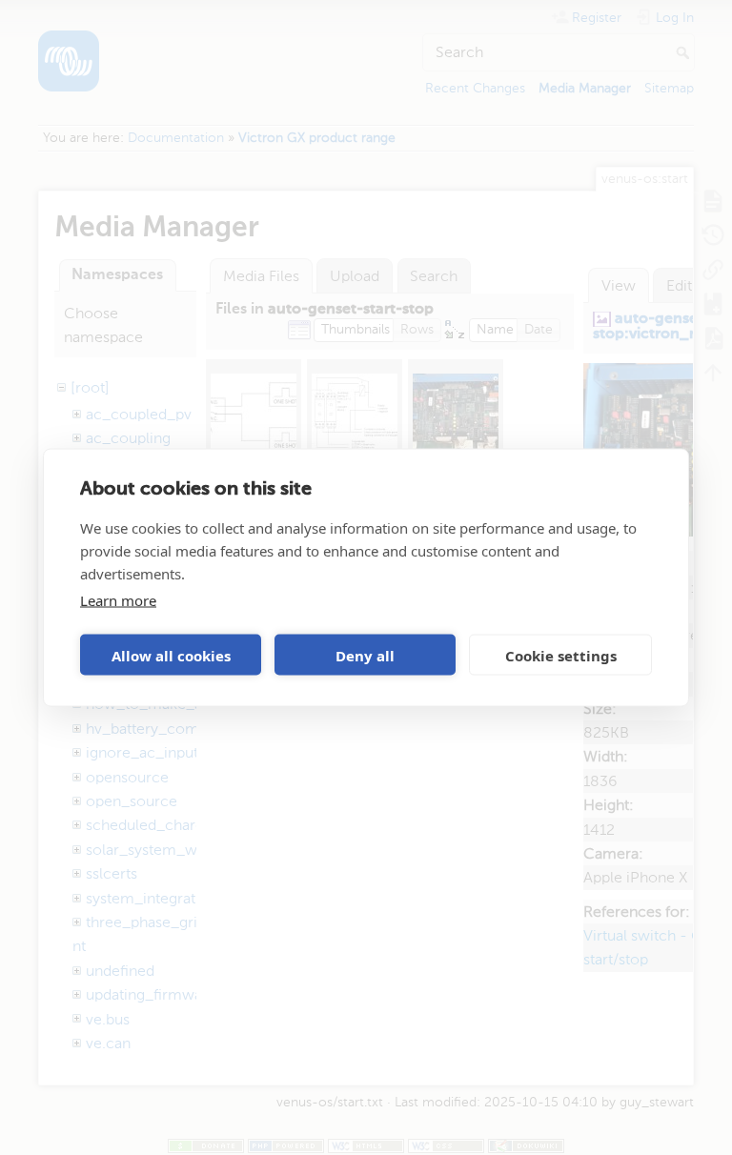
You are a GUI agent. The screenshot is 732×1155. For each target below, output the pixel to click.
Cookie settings (561, 654)
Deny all (365, 654)
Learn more (118, 600)
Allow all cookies (171, 654)
